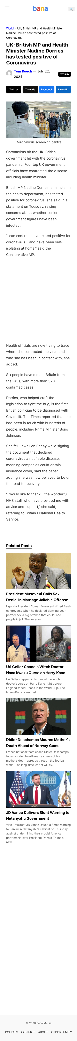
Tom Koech (23, 71)
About (43, 1032)
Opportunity (61, 1032)
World (10, 28)
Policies (11, 1032)
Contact (28, 1032)
